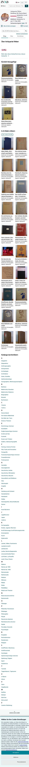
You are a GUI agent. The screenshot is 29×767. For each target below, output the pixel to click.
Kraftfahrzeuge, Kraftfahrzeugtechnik (12, 530)
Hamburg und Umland (7, 491)
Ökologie (4, 603)
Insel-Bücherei (5, 509)
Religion (3, 642)
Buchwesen (4, 400)
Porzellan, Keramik (6, 627)
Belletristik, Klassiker (7, 389)
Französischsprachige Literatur (10, 454)
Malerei (3, 564)
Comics (3, 408)
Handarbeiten (5, 494)
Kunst (3, 535)
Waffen (3, 692)
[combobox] (16, 6)
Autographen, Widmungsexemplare (11, 381)
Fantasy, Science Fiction (8, 447)
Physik (3, 616)
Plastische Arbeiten (7, 619)
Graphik (3, 486)
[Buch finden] (26, 6)
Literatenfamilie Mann (8, 554)
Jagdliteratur (5, 515)
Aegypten (4, 361)
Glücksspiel (4, 483)
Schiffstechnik (5, 650)
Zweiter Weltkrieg (6, 705)
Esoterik (3, 436)
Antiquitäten (5, 368)
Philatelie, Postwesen (7, 608)
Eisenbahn (4, 428)
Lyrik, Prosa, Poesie (6, 559)
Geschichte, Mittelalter (8, 473)
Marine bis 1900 (6, 569)
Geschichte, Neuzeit (7, 475)
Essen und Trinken (6, 439)
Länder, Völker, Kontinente (9, 543)
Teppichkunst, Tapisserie (8, 671)
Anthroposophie (6, 366)
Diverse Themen (6, 421)
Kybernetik (4, 538)
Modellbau (4, 588)
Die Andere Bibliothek (7, 415)
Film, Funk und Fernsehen (8, 449)
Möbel (3, 582)
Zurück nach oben (14, 712)
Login (22, 2)
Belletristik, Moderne (7, 392)
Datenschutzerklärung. (11, 750)
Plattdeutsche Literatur (8, 622)
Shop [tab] (4, 36)
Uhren (3, 679)
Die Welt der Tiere (6, 418)
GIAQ (23, 23)
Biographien (4, 394)
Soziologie (4, 653)
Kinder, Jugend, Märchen (8, 528)
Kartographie (5, 525)
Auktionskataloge (6, 379)
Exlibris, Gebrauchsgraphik (9, 441)
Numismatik (4, 598)
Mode (3, 585)
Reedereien (4, 640)
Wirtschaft (4, 700)
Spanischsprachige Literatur (9, 655)
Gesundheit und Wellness (8, 478)
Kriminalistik (5, 533)
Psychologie (4, 629)
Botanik (3, 397)
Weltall (3, 695)
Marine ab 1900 (5, 567)
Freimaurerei (5, 460)
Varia (2, 684)
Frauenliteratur (5, 457)
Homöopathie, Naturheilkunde (10, 501)
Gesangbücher (5, 468)
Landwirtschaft (5, 546)
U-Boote (3, 676)
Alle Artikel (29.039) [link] (7, 134)
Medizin (3, 577)
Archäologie (4, 371)
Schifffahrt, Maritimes (8, 648)
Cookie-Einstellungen (23, 741)
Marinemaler (5, 572)
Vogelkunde (4, 687)
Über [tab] (11, 36)
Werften (3, 697)
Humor (3, 504)
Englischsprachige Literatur (9, 431)
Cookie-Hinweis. (23, 745)
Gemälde (4, 465)
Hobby (3, 499)
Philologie (4, 611)
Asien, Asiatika (5, 376)
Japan (3, 517)
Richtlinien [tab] (20, 36)
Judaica (3, 520)
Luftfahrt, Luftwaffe (7, 556)
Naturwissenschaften (7, 595)
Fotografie (4, 452)
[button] (26, 23)
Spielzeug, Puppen (6, 658)
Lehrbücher (4, 548)
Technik (3, 669)
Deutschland (5, 413)
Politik (3, 624)
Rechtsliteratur (5, 637)
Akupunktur (4, 363)
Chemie (3, 405)
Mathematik (4, 575)
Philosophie (4, 614)
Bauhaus (3, 387)
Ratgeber (4, 635)
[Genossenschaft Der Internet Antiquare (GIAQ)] (4, 52)
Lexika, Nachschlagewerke (9, 551)
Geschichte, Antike (6, 470)
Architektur (4, 374)
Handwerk (4, 496)
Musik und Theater (6, 590)
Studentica (4, 663)
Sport (3, 661)
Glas (2, 481)
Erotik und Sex (5, 434)
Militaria (3, 580)
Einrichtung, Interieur (7, 426)
